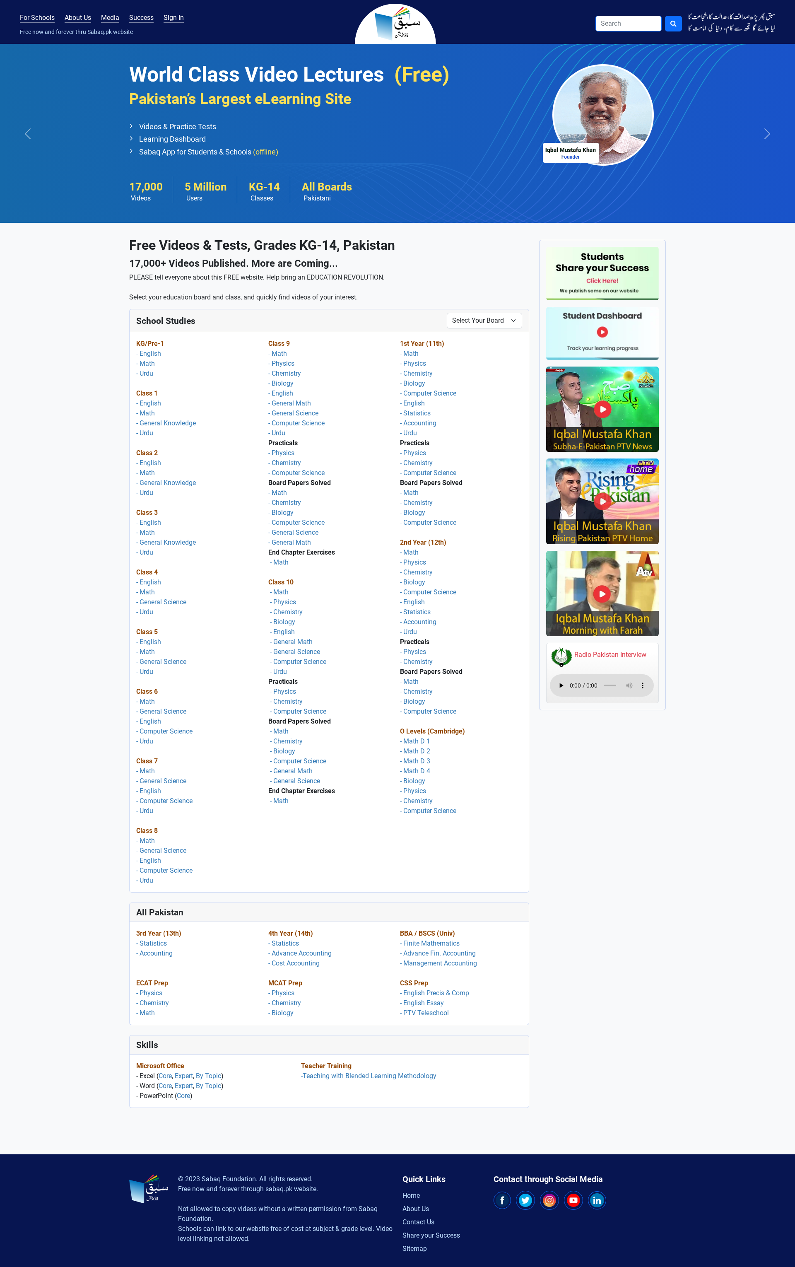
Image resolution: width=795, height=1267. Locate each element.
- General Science (161, 602)
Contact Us (418, 1222)
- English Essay (422, 1003)
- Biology (281, 383)
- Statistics (415, 413)
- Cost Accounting (294, 963)
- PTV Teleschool (424, 1013)
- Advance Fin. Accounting (438, 953)
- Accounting (418, 423)
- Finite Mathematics (430, 943)
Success (141, 18)
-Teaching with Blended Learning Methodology (368, 1076)
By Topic (208, 1076)
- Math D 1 (415, 741)
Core (165, 1076)
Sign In (174, 18)
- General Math (289, 403)
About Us (78, 18)
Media (110, 18)
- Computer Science (164, 731)
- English (148, 353)
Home (411, 1195)
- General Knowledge (166, 423)
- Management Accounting (438, 963)
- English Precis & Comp (434, 993)
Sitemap (414, 1249)
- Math (145, 363)
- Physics (281, 363)
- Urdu (144, 373)
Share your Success (431, 1235)
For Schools (37, 18)
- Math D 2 (415, 751)
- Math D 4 (415, 771)
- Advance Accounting (300, 953)
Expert (184, 1076)
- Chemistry (284, 373)
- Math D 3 (415, 761)
